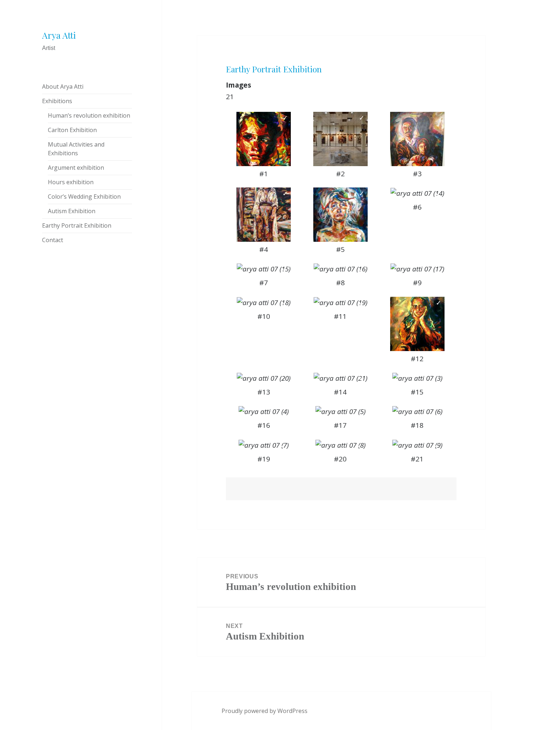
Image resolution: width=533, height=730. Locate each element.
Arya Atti (59, 35)
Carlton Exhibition (72, 130)
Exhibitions (57, 101)
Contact (52, 240)
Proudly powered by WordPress (264, 711)
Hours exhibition (71, 182)
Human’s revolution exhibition (89, 115)
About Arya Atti (62, 86)
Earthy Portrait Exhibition (76, 225)
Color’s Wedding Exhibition (84, 197)
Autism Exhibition (71, 211)
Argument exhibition (76, 168)
